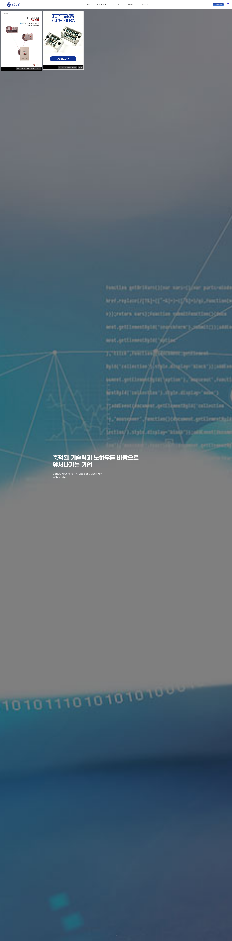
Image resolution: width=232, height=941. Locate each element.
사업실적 (116, 4)
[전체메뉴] (228, 4)
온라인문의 (219, 4)
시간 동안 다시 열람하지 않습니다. (26, 68)
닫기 (38, 68)
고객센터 (145, 4)
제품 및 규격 (101, 4)
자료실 (130, 4)
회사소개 (87, 4)
